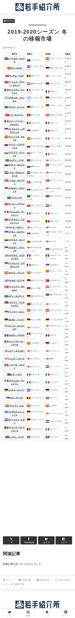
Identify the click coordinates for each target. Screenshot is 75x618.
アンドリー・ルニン (16, 312)
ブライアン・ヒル (16, 406)
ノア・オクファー (16, 115)
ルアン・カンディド (16, 296)
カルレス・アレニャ (16, 273)
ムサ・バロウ (16, 374)
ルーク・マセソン (16, 227)
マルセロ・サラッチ (16, 280)
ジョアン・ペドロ (16, 160)
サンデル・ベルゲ (16, 76)
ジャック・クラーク (16, 359)
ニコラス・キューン (16, 390)
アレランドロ (16, 198)
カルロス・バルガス (16, 335)
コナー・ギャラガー (16, 351)
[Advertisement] (37, 494)
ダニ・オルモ (16, 68)
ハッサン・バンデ (16, 437)
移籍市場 (10, 21)
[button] (64, 540)
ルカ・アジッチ (16, 398)
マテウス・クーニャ (16, 107)
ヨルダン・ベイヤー (16, 320)
